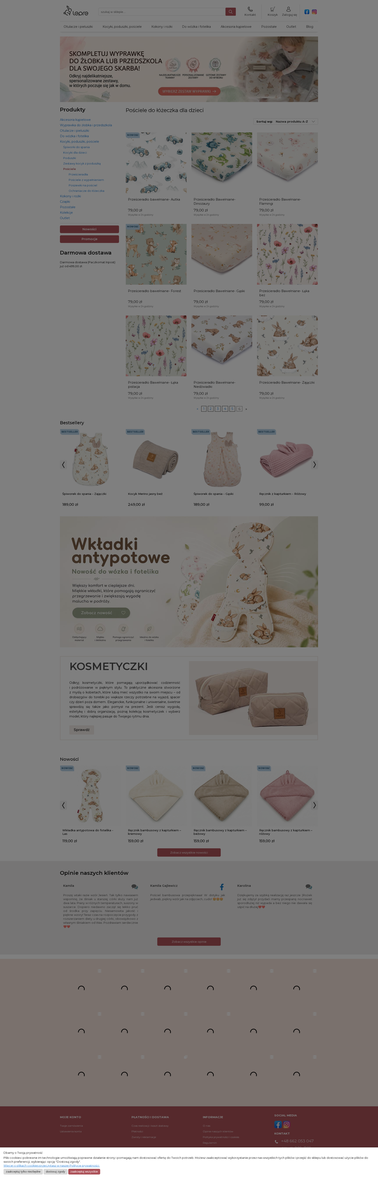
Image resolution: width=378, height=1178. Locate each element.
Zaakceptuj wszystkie (84, 1171)
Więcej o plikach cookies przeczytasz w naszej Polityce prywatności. (52, 1165)
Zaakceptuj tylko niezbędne (23, 1171)
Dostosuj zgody (55, 1171)
